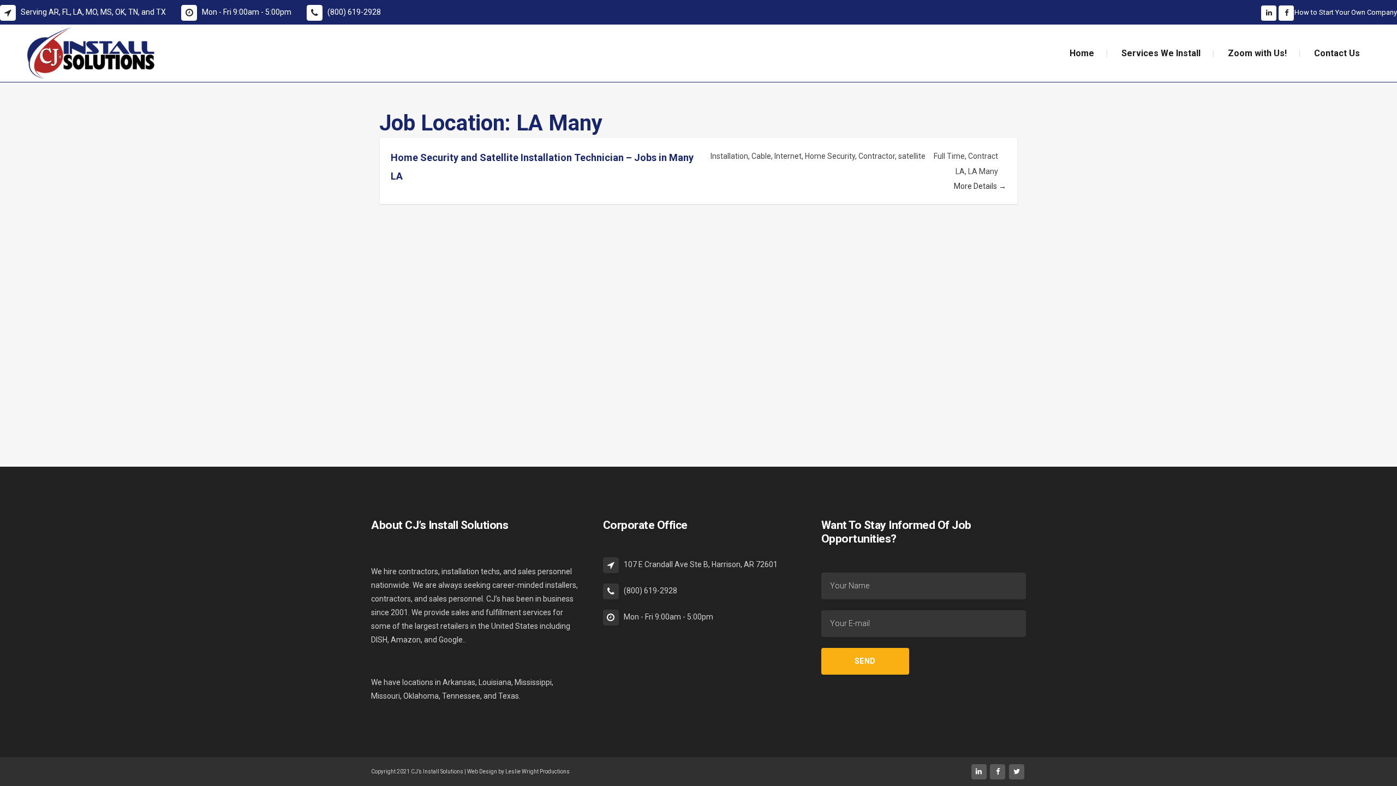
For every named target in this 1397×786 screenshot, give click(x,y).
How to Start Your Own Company (1345, 12)
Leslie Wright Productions (537, 772)
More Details (976, 186)
